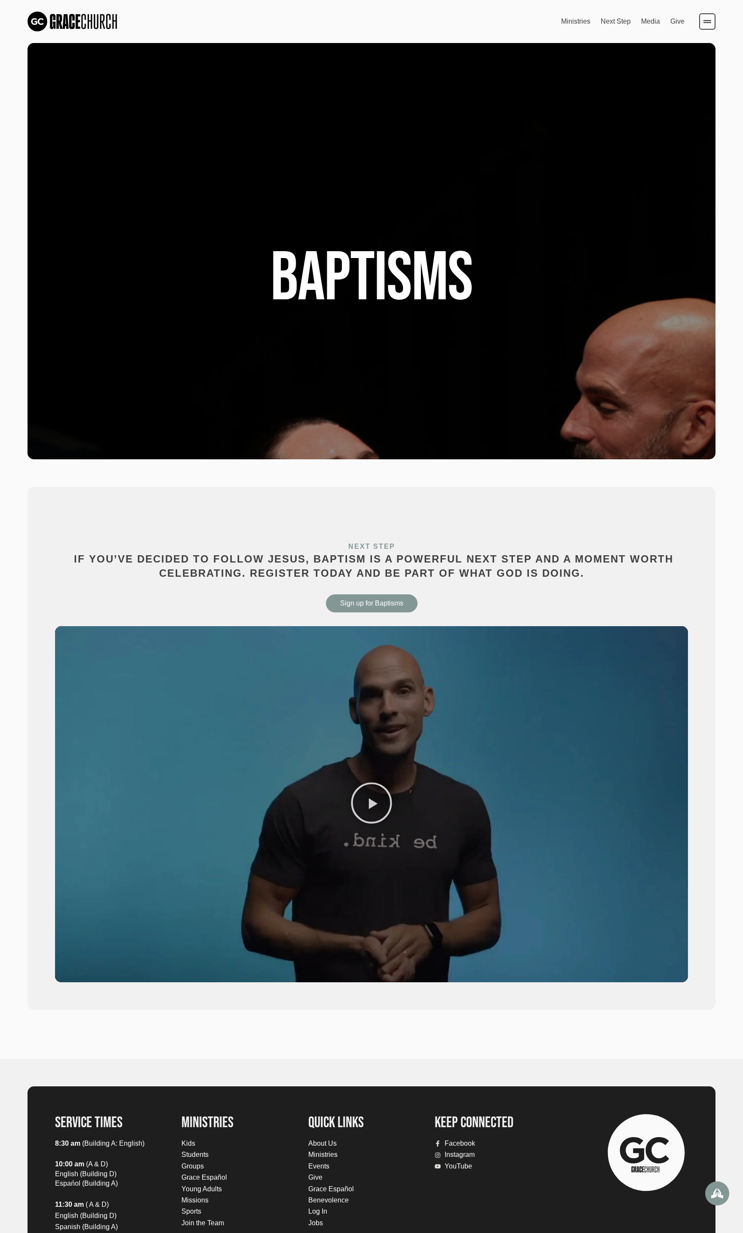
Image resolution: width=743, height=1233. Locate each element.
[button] (371, 804)
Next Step (616, 21)
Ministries (575, 21)
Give (677, 21)
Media (650, 21)
